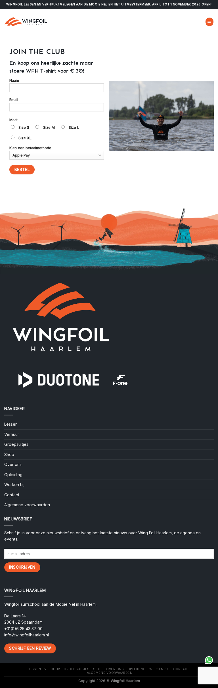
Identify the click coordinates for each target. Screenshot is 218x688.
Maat (13, 120)
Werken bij (14, 484)
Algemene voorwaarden (27, 504)
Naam (14, 80)
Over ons (13, 464)
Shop (9, 454)
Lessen (11, 424)
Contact (11, 494)
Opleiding (13, 474)
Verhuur (11, 434)
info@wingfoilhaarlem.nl (26, 634)
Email (13, 100)
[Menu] (209, 22)
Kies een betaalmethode (30, 148)
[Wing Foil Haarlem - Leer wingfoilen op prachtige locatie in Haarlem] (25, 21)
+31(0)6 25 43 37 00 (23, 628)
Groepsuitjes (16, 444)
